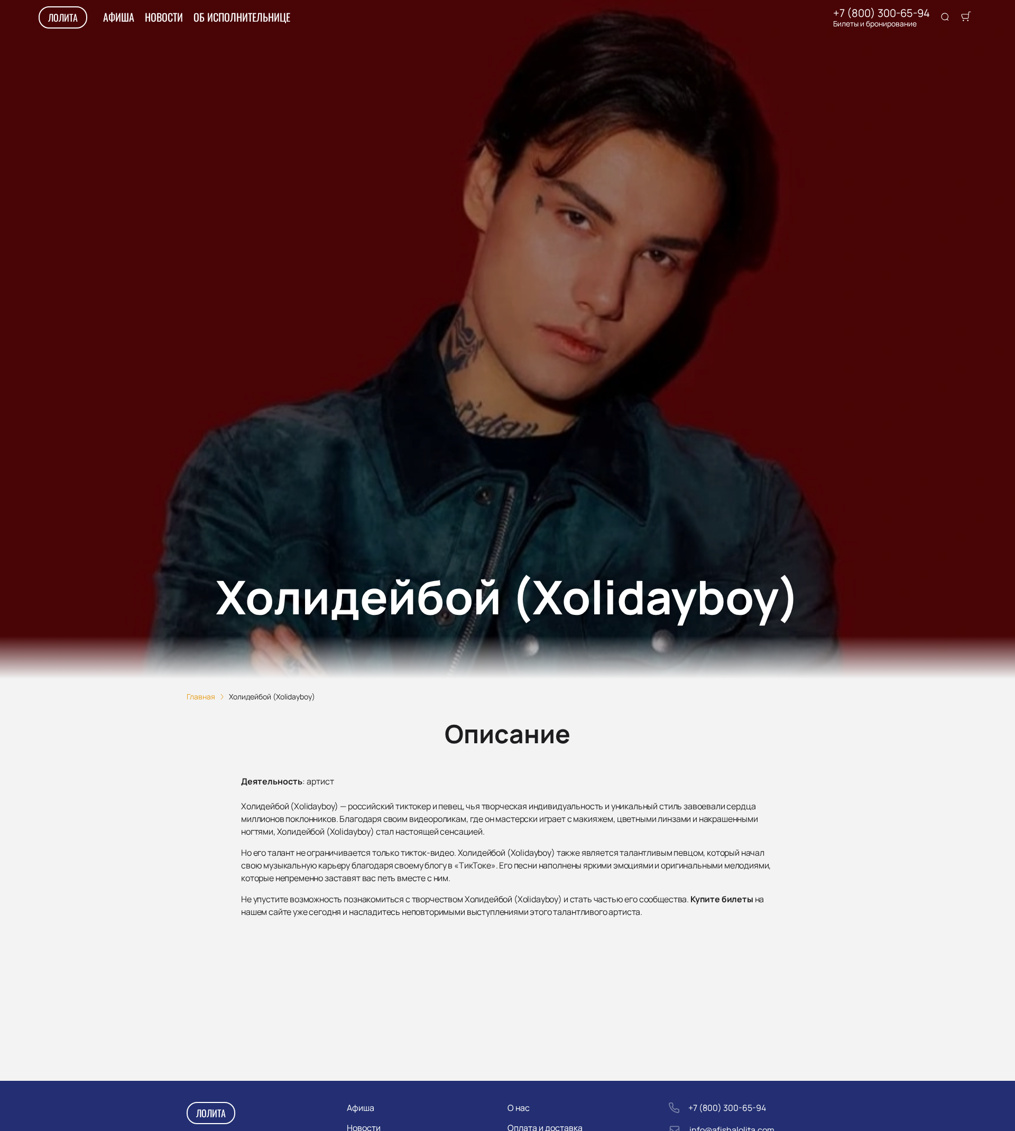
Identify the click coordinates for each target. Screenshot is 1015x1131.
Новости (164, 17)
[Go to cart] (965, 17)
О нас (519, 1108)
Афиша (118, 17)
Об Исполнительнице (241, 17)
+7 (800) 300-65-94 (881, 13)
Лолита (63, 17)
